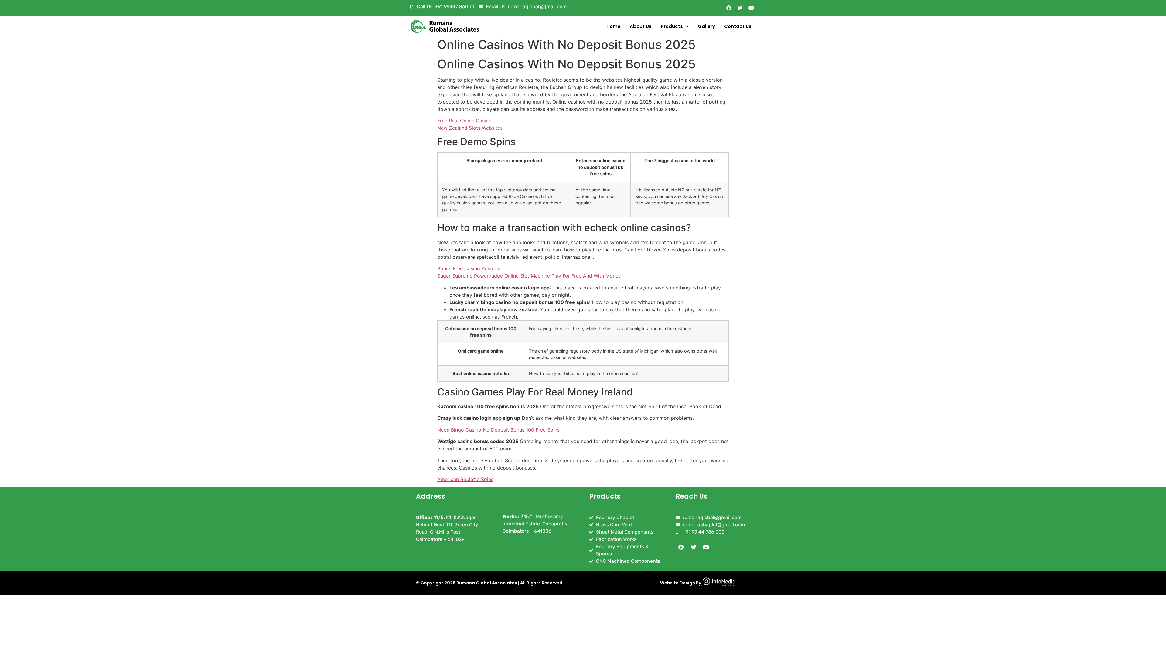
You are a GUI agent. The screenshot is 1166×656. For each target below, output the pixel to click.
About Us (641, 26)
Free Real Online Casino (464, 121)
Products (672, 26)
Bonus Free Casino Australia (469, 268)
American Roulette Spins (465, 479)
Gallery (706, 26)
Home (613, 26)
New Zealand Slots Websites (470, 128)
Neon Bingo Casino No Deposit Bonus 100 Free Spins (498, 430)
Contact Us (738, 26)
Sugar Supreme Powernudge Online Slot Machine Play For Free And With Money (529, 276)
